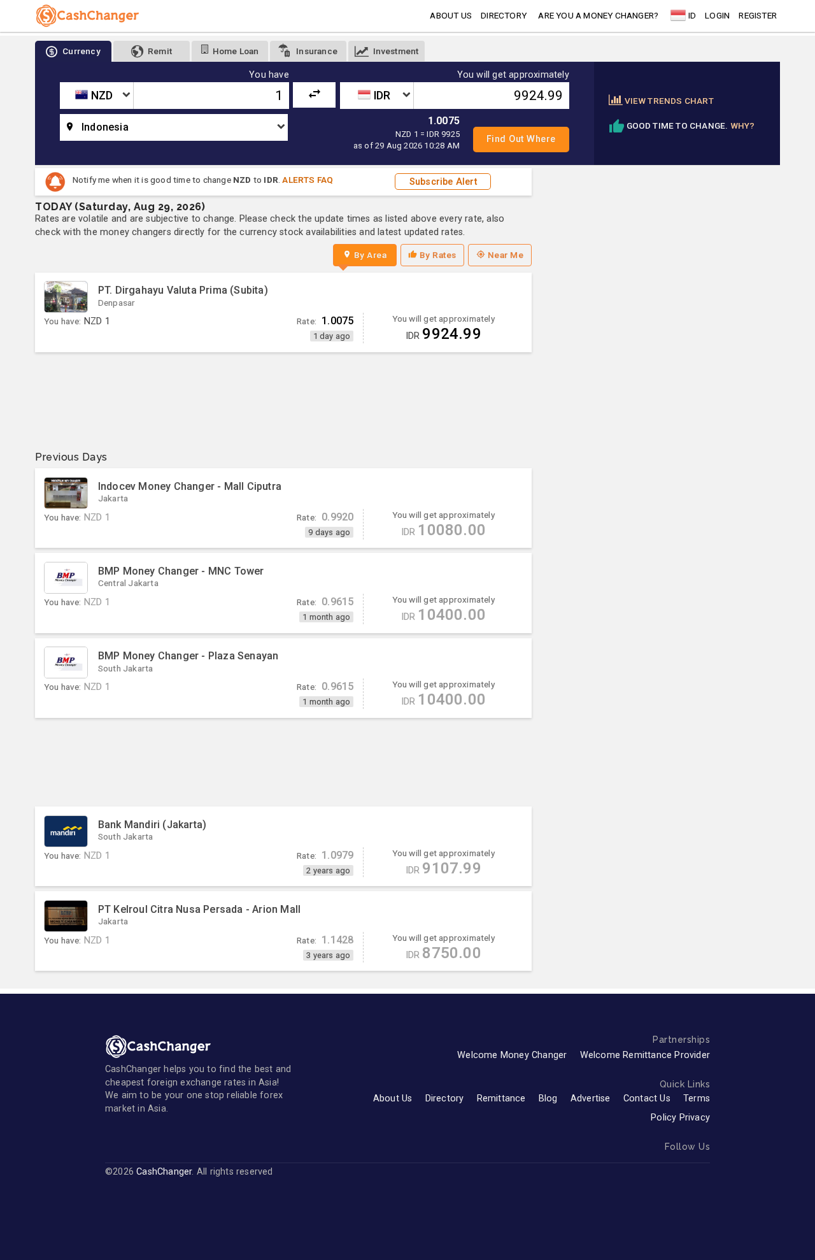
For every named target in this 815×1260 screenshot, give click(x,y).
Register (758, 15)
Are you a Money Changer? (598, 15)
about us (451, 15)
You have (269, 75)
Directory (504, 15)
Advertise (590, 1098)
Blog (548, 1098)
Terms (696, 1098)
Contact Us (646, 1098)
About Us (393, 1098)
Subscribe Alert (443, 181)
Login (717, 15)
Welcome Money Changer (512, 1055)
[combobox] (96, 95)
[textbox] (96, 95)
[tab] (73, 51)
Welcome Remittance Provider (645, 1055)
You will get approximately (513, 75)
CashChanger (164, 1171)
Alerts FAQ (307, 180)
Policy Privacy (680, 1117)
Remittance (501, 1098)
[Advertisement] (283, 396)
